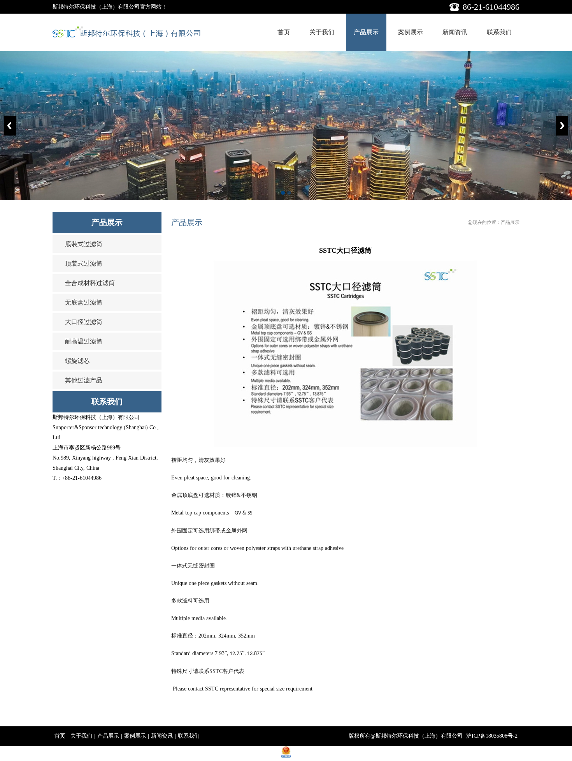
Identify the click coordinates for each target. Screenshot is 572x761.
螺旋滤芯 (77, 361)
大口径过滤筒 (83, 322)
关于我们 (321, 32)
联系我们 (499, 32)
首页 (283, 32)
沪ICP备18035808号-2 (492, 736)
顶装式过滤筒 (83, 263)
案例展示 (410, 32)
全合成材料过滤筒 (90, 283)
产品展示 (366, 32)
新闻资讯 (454, 32)
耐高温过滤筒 (83, 341)
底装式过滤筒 (83, 244)
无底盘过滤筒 (83, 302)
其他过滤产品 (83, 380)
